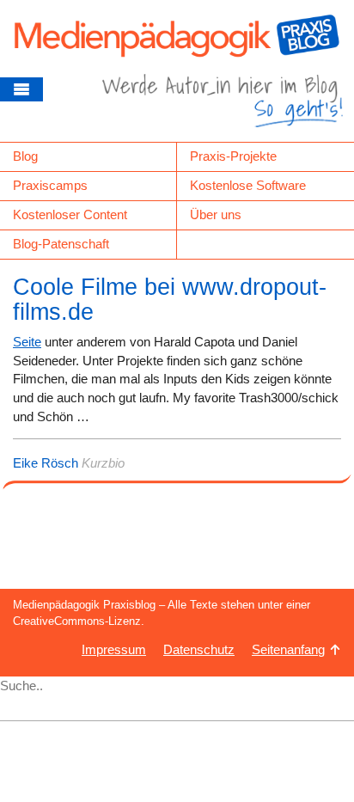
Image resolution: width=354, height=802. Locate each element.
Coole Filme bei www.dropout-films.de (170, 300)
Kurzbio (103, 463)
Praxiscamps (50, 185)
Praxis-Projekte (233, 156)
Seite (27, 341)
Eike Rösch (45, 463)
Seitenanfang (288, 649)
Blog (25, 156)
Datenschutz (199, 649)
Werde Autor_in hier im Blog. (222, 107)
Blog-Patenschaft (61, 243)
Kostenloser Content (70, 214)
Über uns (215, 214)
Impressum (114, 649)
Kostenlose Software (248, 185)
